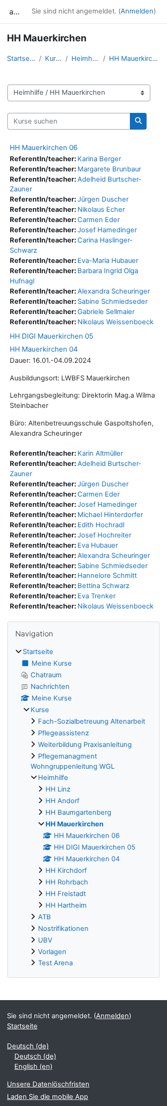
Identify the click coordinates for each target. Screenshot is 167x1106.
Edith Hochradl (100, 525)
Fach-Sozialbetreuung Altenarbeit (91, 721)
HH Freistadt (65, 894)
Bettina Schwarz (103, 586)
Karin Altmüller (100, 453)
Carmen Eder (98, 220)
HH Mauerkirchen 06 (43, 147)
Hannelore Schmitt (107, 575)
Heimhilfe (85, 58)
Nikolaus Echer (101, 209)
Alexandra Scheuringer (113, 291)
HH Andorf (62, 801)
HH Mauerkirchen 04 (44, 349)
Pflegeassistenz (63, 733)
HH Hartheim (66, 905)
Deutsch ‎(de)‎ (28, 1046)
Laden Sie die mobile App (47, 1097)
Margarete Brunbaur (109, 169)
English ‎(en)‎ (33, 1066)
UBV (45, 940)
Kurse (53, 58)
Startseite (21, 58)
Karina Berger (99, 159)
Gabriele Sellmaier (106, 312)
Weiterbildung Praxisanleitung (85, 744)
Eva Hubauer (97, 545)
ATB (44, 917)
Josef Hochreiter (104, 535)
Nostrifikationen (63, 928)
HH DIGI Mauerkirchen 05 (51, 336)
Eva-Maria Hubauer (107, 260)
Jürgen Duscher (102, 199)
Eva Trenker (96, 596)
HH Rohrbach (66, 882)
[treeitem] (83, 808)
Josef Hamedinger (107, 230)
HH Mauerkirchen (134, 58)
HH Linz (58, 789)
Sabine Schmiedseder (112, 301)
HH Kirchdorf (66, 870)
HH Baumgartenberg (78, 812)
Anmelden (137, 11)
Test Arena (55, 963)
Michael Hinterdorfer (110, 514)
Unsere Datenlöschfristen (48, 1084)
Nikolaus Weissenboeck (115, 322)
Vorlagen (52, 952)
